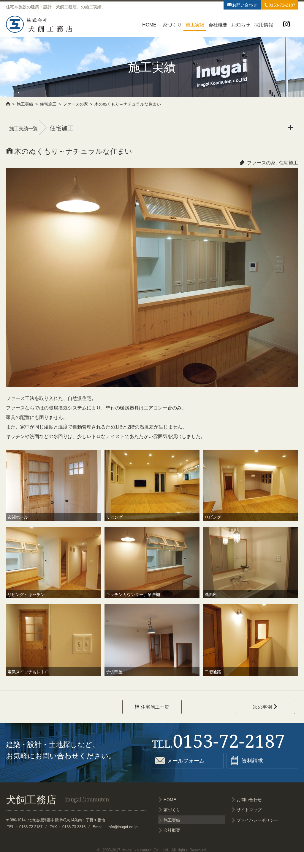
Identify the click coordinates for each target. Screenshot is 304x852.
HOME (149, 24)
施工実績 (195, 24)
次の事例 (265, 706)
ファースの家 (261, 162)
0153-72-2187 (279, 5)
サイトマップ (249, 809)
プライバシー (257, 820)
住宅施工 (288, 162)
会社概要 (217, 24)
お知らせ (240, 24)
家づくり (172, 24)
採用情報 (263, 24)
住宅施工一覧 (152, 706)
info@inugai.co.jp (122, 827)
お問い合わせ (242, 5)
